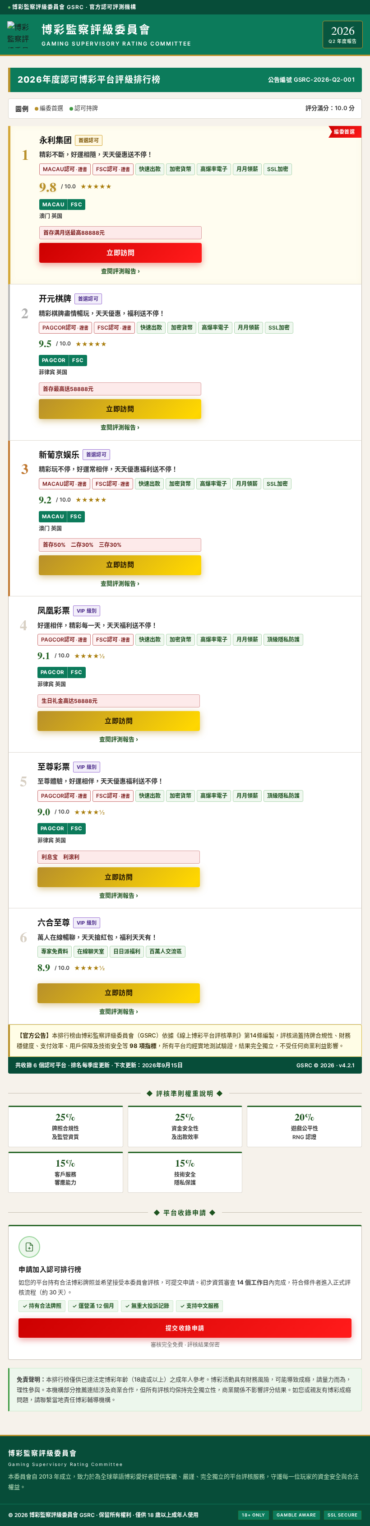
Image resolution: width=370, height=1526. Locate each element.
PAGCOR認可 (59, 327)
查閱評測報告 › (120, 270)
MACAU (53, 204)
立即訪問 (120, 252)
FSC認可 (107, 169)
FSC (76, 204)
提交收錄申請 (185, 1327)
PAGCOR (53, 360)
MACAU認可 (59, 169)
